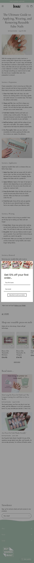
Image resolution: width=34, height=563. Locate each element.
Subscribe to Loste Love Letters (17, 295)
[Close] (31, 263)
